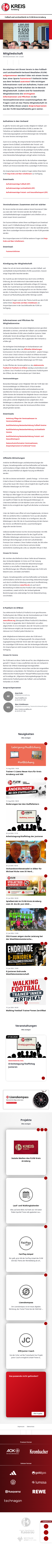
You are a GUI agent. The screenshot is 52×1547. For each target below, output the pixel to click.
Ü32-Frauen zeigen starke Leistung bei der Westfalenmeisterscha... (24, 937)
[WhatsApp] (4, 62)
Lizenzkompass (26, 1302)
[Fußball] (46, 1526)
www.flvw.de (25, 585)
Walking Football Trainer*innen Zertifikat (26, 1010)
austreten (25, 81)
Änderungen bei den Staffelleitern (22, 804)
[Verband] (46, 1538)
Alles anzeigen (26, 738)
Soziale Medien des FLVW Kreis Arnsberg (26, 1159)
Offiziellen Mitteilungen (33, 349)
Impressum (21, 1426)
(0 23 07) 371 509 (20, 700)
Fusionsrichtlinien (13, 251)
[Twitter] (16, 62)
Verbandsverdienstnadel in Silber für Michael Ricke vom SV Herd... (24, 870)
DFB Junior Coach (26, 1351)
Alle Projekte (37, 1413)
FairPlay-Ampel (26, 1254)
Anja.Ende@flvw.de (21, 698)
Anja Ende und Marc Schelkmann (19, 174)
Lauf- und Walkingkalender (26, 1205)
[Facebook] (10, 62)
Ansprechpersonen (38, 106)
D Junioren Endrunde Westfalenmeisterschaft (17, 972)
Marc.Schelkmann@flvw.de (23, 709)
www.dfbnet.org (9, 620)
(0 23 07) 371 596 (20, 711)
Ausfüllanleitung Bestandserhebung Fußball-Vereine (26, 425)
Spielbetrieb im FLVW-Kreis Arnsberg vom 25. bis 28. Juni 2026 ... (23, 902)
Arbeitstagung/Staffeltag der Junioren (24, 836)
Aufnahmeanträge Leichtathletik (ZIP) (20, 188)
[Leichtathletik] (46, 1532)
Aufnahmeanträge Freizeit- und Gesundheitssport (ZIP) (27, 192)
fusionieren (25, 78)
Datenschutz (30, 1426)
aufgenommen (10, 75)
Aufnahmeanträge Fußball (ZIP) (18, 184)
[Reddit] (21, 62)
